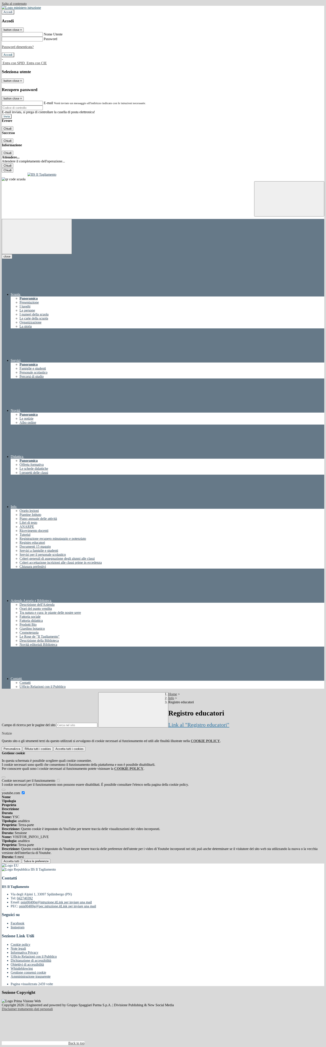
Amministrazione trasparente (31, 976)
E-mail (48, 103)
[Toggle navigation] (37, 236)
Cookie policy (20, 944)
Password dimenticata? (18, 47)
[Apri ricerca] (289, 198)
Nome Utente (53, 34)
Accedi (8, 12)
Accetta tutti (69, 749)
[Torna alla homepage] (163, 175)
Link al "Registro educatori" (198, 725)
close (7, 256)
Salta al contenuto (14, 4)
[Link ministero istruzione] (21, 8)
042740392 (25, 898)
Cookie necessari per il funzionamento (29, 780)
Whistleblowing (22, 968)
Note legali (18, 948)
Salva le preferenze (36, 861)
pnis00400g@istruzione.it (56, 902)
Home (172, 694)
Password (50, 39)
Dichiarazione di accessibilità (31, 960)
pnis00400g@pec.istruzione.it (57, 906)
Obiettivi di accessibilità (27, 964)
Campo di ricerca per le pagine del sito (28, 725)
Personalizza (12, 749)
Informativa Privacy (24, 952)
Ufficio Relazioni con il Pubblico (34, 956)
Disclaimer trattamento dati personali (27, 1009)
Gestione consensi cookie (28, 972)
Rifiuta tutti (38, 749)
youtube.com (11, 793)
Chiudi (8, 128)
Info (171, 698)
